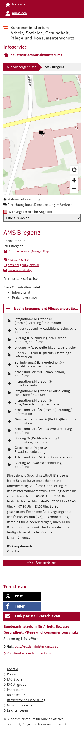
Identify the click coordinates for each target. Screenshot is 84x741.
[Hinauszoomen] (74, 188)
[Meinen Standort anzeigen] (74, 170)
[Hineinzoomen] (74, 180)
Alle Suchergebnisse (21, 67)
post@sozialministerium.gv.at (36, 647)
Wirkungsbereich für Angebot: (30, 212)
